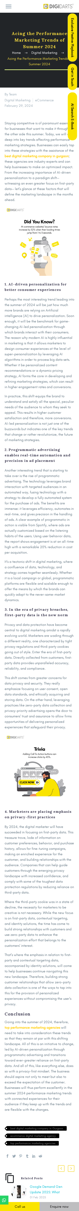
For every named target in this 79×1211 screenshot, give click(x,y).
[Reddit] (40, 1156)
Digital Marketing (18, 100)
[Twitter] (14, 1156)
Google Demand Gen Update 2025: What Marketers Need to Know (48, 1192)
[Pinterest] (20, 1156)
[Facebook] (7, 1156)
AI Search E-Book (72, 116)
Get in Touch (72, 77)
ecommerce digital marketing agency (33, 1135)
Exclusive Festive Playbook (72, 37)
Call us (20, 1206)
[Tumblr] (27, 1156)
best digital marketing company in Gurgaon (36, 1128)
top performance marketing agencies (32, 1143)
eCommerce (44, 100)
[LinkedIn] (34, 1156)
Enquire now (59, 1206)
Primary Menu (9, 6)
